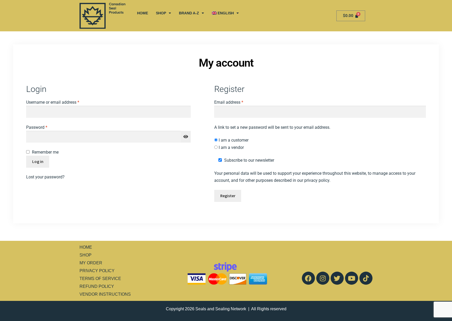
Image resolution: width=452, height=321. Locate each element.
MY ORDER (91, 263)
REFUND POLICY (97, 286)
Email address (236, 102)
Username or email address (60, 102)
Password (44, 127)
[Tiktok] (365, 278)
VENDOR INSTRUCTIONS (105, 294)
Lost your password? (45, 176)
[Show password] (186, 137)
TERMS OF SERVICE (100, 278)
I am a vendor (231, 147)
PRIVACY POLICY (97, 271)
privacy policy (316, 180)
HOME (142, 13)
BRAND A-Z (189, 13)
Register (227, 195)
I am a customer (233, 140)
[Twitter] (337, 278)
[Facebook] (308, 278)
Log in (37, 161)
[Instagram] (322, 278)
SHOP (161, 13)
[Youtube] (351, 278)
